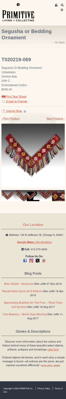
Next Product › (56, 118)
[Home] (20, 12)
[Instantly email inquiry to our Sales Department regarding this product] (24, 111)
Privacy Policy (44, 388)
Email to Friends (16, 101)
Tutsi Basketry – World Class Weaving (25, 314)
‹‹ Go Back (58, 42)
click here (53, 349)
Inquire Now (14, 111)
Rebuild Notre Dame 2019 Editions (22, 291)
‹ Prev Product (10, 118)
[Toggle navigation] (62, 10)
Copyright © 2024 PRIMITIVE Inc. (18, 388)
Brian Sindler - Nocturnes (18, 284)
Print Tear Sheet (16, 96)
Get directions (34, 242)
